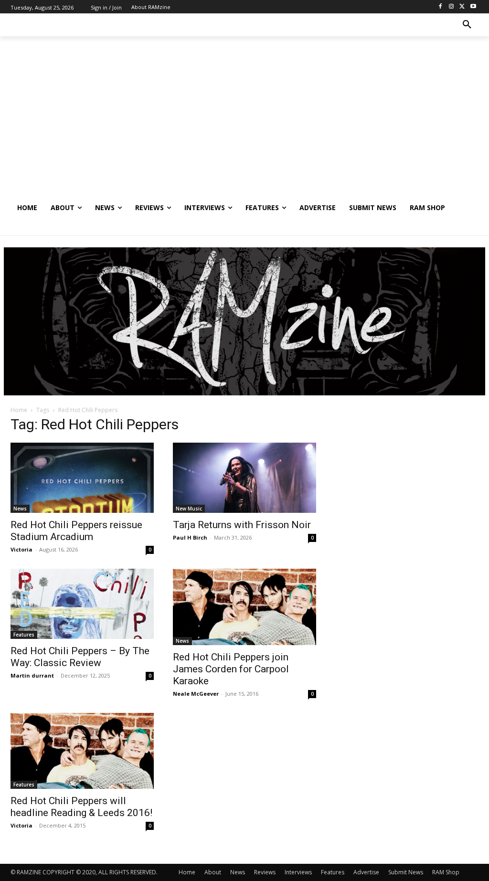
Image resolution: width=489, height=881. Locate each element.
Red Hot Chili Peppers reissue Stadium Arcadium (76, 530)
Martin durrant (32, 675)
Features (23, 634)
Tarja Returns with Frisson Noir (242, 525)
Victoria (21, 549)
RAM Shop (445, 872)
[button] (467, 24)
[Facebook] (440, 6)
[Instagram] (451, 6)
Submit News (405, 872)
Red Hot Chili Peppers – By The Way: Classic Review (80, 657)
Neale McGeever (196, 693)
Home (19, 410)
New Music (189, 508)
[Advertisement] (244, 124)
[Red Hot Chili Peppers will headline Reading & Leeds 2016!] (82, 751)
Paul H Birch (190, 537)
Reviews (265, 872)
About (212, 872)
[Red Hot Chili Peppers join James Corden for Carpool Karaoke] (244, 607)
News (20, 508)
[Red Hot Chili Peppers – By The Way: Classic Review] (82, 604)
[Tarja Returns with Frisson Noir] (244, 478)
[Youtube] (473, 6)
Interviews (298, 872)
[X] (462, 6)
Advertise (366, 872)
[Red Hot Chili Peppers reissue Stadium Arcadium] (82, 478)
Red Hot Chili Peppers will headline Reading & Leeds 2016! (81, 806)
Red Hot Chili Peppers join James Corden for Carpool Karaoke (231, 669)
